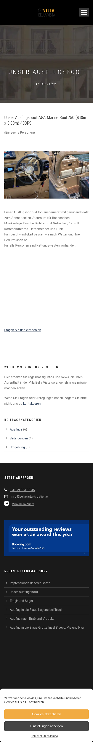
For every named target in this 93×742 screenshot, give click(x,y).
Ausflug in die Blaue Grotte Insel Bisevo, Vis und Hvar (47, 627)
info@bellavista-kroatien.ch (30, 497)
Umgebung (17, 447)
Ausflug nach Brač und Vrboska (32, 619)
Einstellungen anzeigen (46, 726)
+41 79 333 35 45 (22, 490)
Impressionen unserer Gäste (30, 583)
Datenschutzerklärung (44, 736)
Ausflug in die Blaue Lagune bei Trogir (36, 610)
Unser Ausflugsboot (24, 592)
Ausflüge (49, 84)
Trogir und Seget (21, 601)
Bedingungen (19, 438)
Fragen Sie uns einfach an (22, 330)
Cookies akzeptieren (46, 714)
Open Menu (84, 12)
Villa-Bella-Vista (23, 504)
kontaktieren (32, 404)
